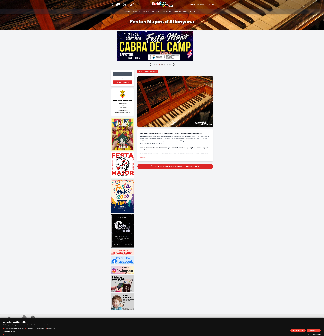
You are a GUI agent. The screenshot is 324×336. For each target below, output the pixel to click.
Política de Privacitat (8, 334)
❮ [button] (150, 64)
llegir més (143, 157)
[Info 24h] (132, 4)
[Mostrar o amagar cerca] (213, 4)
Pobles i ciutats (144, 11)
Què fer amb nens (180, 11)
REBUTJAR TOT (314, 330)
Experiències (156, 11)
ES (209, 4)
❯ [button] (174, 64)
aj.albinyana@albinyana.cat (122, 112)
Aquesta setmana (131, 11)
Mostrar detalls (10, 331)
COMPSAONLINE (317, 334)
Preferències (40, 328)
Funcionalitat (51, 328)
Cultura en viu (194, 11)
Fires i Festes (167, 11)
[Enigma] (118, 4)
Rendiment (30, 328)
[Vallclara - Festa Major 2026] (162, 46)
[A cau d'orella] (111, 4)
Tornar (124, 73)
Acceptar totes (298, 330)
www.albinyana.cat (122, 110)
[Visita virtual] (125, 4)
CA (206, 4)
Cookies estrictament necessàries (15, 328)
